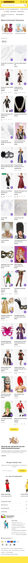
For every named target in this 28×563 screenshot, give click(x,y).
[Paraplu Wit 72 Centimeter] (7, 53)
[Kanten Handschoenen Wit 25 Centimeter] (20, 131)
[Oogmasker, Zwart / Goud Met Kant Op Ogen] (7, 254)
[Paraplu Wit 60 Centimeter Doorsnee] (7, 131)
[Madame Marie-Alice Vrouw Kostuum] (7, 357)
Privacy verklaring (4, 550)
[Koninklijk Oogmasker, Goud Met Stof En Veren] (20, 305)
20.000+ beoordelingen (21, 534)
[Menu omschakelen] (2, 2)
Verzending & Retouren (5, 548)
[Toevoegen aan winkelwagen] (11, 59)
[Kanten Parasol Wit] (20, 207)
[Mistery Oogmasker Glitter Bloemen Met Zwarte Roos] (7, 155)
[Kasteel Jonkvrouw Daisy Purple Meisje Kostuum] (20, 331)
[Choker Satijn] (7, 207)
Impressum (3, 552)
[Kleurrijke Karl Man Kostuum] (7, 278)
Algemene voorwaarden (18, 548)
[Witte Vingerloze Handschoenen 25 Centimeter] (20, 254)
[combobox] (14, 5)
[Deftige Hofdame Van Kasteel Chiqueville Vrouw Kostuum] (20, 357)
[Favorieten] (21, 1)
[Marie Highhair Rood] (20, 384)
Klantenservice (21, 11)
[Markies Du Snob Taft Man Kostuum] (7, 77)
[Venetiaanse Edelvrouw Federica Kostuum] (7, 305)
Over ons (12, 548)
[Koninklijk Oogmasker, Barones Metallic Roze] (7, 331)
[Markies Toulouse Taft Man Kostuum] (20, 408)
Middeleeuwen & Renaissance (8, 14)
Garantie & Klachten (16, 550)
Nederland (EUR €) (7, 538)
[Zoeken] (25, 5)
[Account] (23, 2)
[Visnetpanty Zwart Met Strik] (20, 278)
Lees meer (3, 455)
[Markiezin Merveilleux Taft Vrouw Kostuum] (20, 181)
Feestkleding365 (7, 554)
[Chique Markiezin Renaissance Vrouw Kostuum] (20, 155)
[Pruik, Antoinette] (7, 230)
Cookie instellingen (9, 552)
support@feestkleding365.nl (20, 530)
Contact (9, 550)
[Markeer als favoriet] (12, 46)
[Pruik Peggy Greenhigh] (7, 408)
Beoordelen (22, 550)
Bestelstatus (13, 11)
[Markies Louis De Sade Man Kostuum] (7, 181)
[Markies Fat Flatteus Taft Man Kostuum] (7, 104)
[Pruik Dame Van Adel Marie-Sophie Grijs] (7, 384)
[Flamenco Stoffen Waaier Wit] (20, 53)
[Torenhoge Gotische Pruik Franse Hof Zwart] (20, 230)
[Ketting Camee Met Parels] (20, 104)
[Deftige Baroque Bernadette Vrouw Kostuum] (20, 77)
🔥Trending (6, 11)
